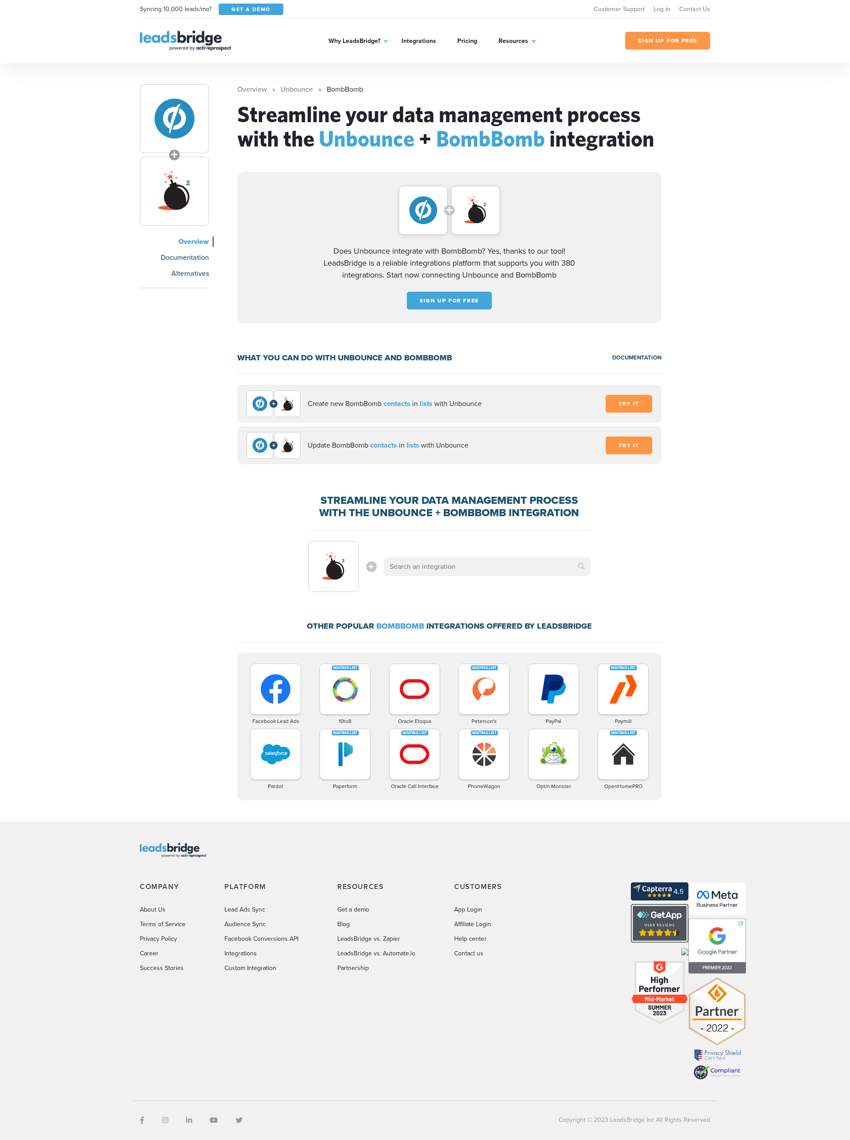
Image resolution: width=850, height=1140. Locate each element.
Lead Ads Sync (244, 909)
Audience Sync (245, 924)
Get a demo (353, 909)
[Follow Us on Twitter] (239, 1120)
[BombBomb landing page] (174, 191)
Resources (513, 41)
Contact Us (694, 9)
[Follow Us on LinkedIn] (189, 1120)
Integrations (419, 41)
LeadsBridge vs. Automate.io (376, 953)
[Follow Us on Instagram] (165, 1120)
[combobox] (487, 566)
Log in (661, 9)
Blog (343, 924)
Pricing (467, 41)
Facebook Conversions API (261, 938)
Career (149, 953)
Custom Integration (250, 968)
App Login (468, 909)
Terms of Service (162, 924)
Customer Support (619, 9)
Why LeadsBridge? (354, 41)
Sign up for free (449, 301)
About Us (153, 909)
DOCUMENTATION (636, 357)
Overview (193, 241)
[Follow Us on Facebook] (142, 1120)
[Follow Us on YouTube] (214, 1120)
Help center (470, 938)
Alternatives (190, 273)
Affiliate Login (472, 924)
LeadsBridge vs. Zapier (368, 938)
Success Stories (162, 968)
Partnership (353, 968)
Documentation (185, 257)
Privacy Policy (158, 938)
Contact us (468, 953)
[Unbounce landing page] (174, 118)
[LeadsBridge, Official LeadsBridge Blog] (185, 40)
